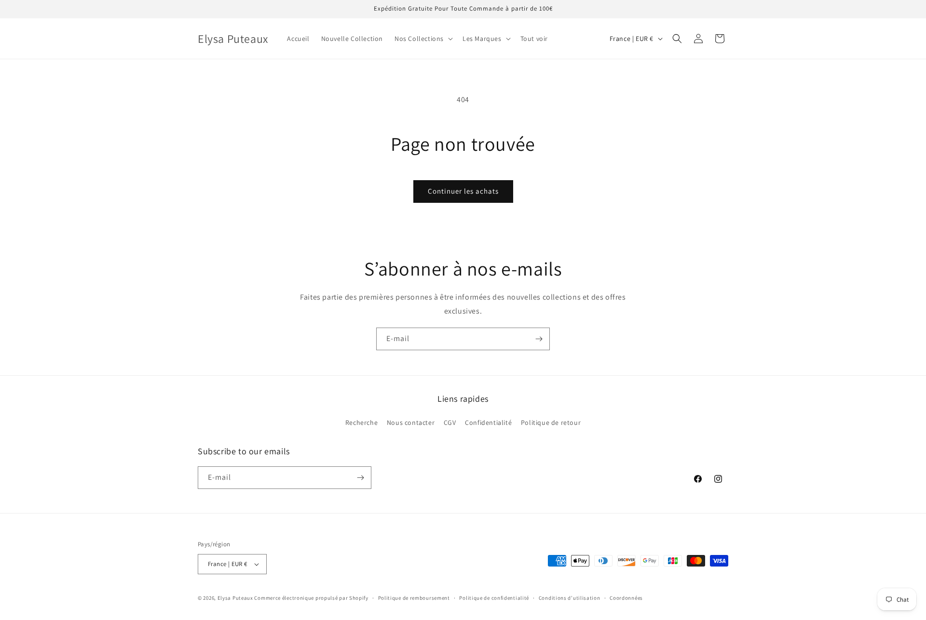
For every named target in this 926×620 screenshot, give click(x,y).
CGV (450, 422)
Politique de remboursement (414, 597)
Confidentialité (488, 422)
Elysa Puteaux (235, 597)
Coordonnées (626, 597)
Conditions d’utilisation (569, 597)
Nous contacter (411, 422)
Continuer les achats (463, 191)
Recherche (361, 422)
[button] (423, 38)
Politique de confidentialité (494, 597)
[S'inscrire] (538, 339)
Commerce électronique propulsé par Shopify (311, 597)
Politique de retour (551, 422)
